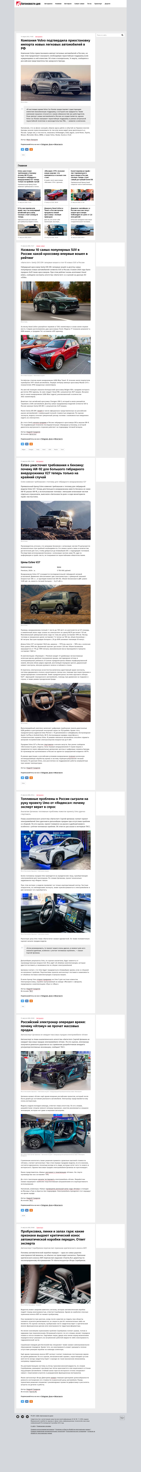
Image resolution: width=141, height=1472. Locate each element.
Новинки (58, 4)
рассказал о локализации (55, 1172)
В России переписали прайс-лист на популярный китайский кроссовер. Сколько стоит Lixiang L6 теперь (29, 212)
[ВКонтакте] (26, 149)
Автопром (67, 4)
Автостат (32, 434)
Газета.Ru (33, 1392)
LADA (49, 449)
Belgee (24, 449)
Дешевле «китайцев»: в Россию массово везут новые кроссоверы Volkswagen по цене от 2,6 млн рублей (81, 212)
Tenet (62, 449)
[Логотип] (28, 3)
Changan (31, 449)
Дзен (51, 144)
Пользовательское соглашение (76, 1431)
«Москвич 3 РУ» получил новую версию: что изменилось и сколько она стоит (55, 174)
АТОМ (23, 1215)
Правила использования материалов (42, 1429)
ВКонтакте (58, 144)
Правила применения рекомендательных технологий (48, 1431)
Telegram (44, 144)
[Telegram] (22, 149)
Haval (43, 449)
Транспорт (98, 4)
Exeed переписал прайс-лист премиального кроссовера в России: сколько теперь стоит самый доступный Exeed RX (82, 175)
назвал (53, 1378)
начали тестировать (46, 1179)
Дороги (107, 4)
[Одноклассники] (31, 149)
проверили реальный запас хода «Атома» (63, 1189)
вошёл (40, 411)
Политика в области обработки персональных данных (72, 1429)
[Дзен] (17, 1416)
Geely (37, 449)
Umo (23, 1006)
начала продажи (40, 423)
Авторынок (48, 4)
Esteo (23, 783)
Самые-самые (79, 4)
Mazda (56, 449)
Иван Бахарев (32, 140)
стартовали (48, 745)
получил (72, 756)
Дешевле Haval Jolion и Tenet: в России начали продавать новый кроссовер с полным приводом (53, 212)
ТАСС (31, 991)
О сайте (33, 1426)
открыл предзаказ (44, 979)
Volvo (23, 155)
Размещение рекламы (44, 1426)
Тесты (89, 4)
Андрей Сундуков (33, 432)
